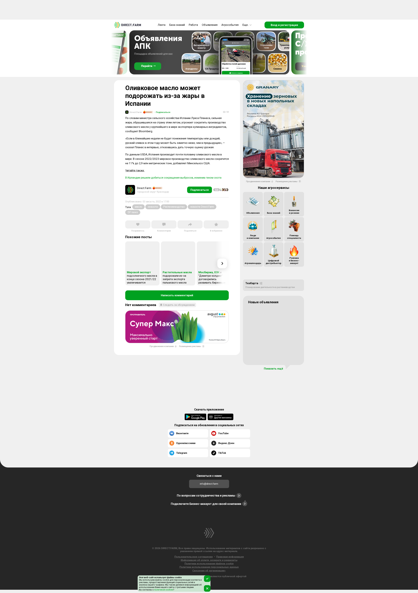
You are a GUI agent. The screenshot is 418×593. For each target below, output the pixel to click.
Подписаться (162, 112)
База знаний (177, 24)
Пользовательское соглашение (193, 556)
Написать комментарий (177, 295)
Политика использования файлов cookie (209, 563)
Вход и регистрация (284, 25)
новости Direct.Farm (202, 206)
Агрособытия (230, 24)
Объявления (209, 24)
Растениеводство (174, 206)
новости (153, 206)
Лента (161, 24)
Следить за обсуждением (179, 304)
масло (138, 206)
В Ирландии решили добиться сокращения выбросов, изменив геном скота (173, 177)
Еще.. (245, 24)
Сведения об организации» (209, 570)
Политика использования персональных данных (209, 567)
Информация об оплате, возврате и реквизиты (209, 560)
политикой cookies (163, 589)
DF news (133, 212)
